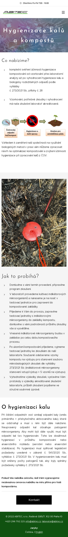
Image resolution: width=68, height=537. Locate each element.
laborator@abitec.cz (52, 521)
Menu (63, 12)
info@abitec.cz (33, 521)
